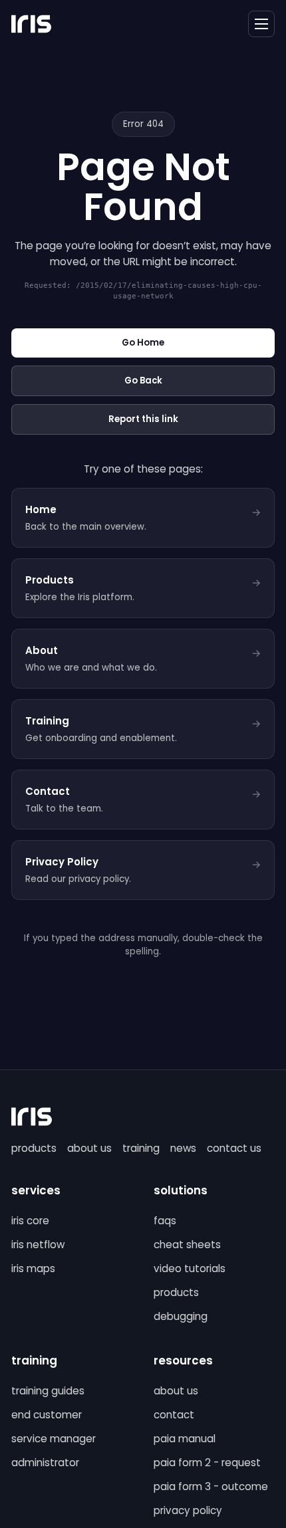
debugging (181, 1316)
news (183, 1148)
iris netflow (38, 1245)
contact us (234, 1148)
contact (174, 1415)
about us (89, 1148)
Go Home (143, 342)
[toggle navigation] (261, 24)
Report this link (143, 419)
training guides (47, 1391)
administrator (45, 1463)
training (141, 1148)
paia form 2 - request (207, 1463)
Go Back (143, 380)
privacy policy (188, 1510)
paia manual (184, 1439)
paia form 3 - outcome (211, 1486)
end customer (46, 1415)
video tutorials (189, 1268)
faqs (165, 1221)
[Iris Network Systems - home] (31, 24)
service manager (53, 1439)
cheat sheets (187, 1245)
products (34, 1148)
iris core (30, 1221)
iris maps (33, 1268)
